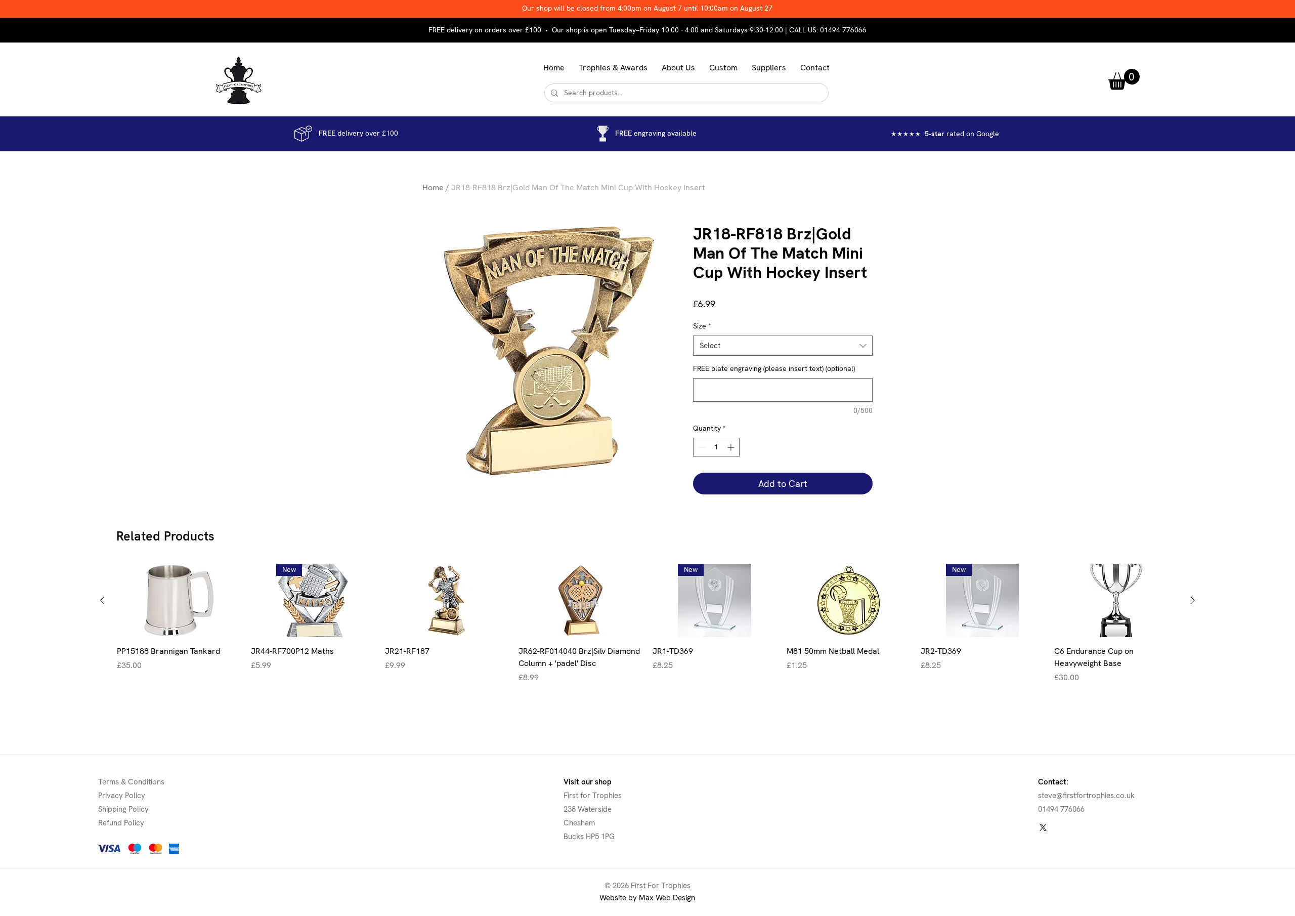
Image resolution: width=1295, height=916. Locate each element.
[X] (1043, 827)
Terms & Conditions (131, 782)
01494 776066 (843, 29)
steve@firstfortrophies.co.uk (1086, 795)
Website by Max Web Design (647, 898)
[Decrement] (701, 447)
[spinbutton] (716, 447)
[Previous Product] (102, 600)
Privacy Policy (121, 795)
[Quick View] (179, 600)
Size (702, 325)
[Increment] (731, 447)
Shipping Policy (123, 809)
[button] (613, 67)
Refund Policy (121, 823)
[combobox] (783, 346)
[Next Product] (1193, 600)
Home (433, 187)
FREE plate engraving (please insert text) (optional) (774, 368)
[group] (647, 629)
